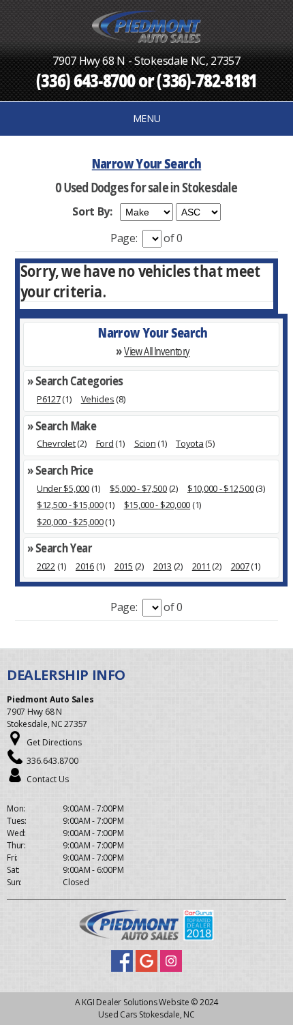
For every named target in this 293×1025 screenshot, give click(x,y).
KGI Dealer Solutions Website (135, 1002)
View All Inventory (156, 351)
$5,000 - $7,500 (138, 488)
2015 (123, 566)
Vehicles (97, 399)
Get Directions (54, 742)
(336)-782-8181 (207, 80)
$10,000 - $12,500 (220, 488)
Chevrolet (56, 443)
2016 (85, 566)
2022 (46, 566)
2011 (201, 566)
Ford (105, 443)
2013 (162, 566)
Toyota (189, 443)
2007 (240, 566)
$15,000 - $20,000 (157, 505)
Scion (145, 443)
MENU (147, 118)
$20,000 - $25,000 (70, 522)
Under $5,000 (63, 488)
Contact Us (48, 779)
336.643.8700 (52, 761)
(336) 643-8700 (86, 80)
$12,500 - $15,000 (70, 505)
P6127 (49, 399)
